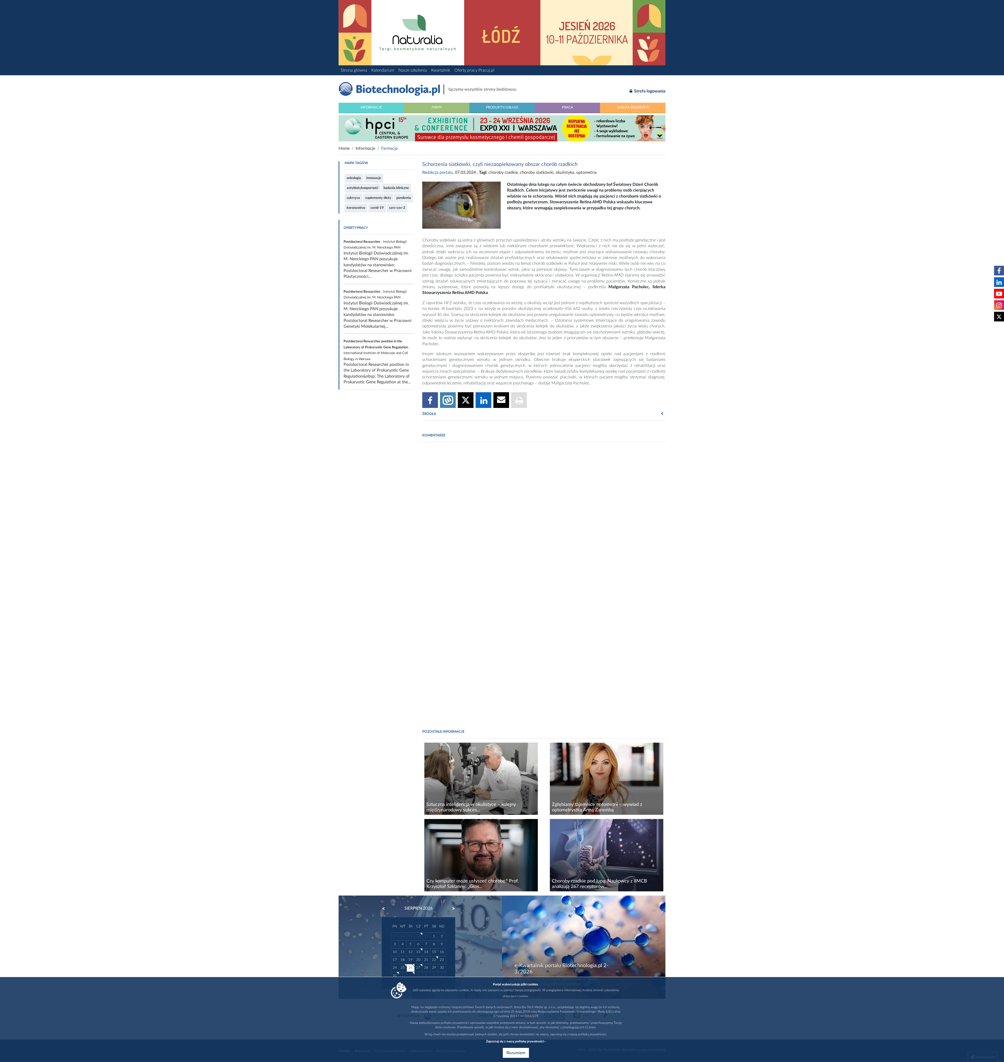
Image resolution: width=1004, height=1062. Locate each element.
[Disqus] (543, 517)
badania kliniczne (396, 187)
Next (451, 908)
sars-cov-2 (397, 207)
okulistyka (565, 172)
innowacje (373, 178)
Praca (567, 107)
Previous (386, 908)
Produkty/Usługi (502, 107)
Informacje (371, 107)
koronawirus (356, 207)
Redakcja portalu (437, 172)
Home (344, 148)
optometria (586, 172)
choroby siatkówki (537, 172)
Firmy (437, 107)
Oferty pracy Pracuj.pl (474, 70)
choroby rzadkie (503, 172)
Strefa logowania (649, 91)
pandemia (403, 197)
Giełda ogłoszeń (633, 107)
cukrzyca (353, 197)
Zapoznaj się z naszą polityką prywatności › (515, 1041)
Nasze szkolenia (412, 70)
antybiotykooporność (362, 187)
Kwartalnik (440, 70)
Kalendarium (382, 70)
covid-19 (377, 207)
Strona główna (354, 70)
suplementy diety (378, 197)
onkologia (354, 178)
